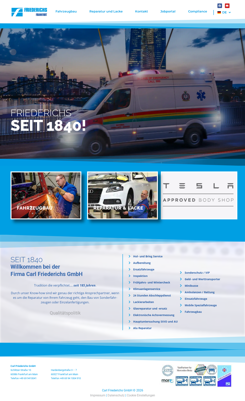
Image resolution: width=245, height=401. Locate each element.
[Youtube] (227, 5)
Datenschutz (116, 395)
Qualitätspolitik (65, 313)
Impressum (97, 395)
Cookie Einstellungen (141, 395)
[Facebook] (219, 5)
